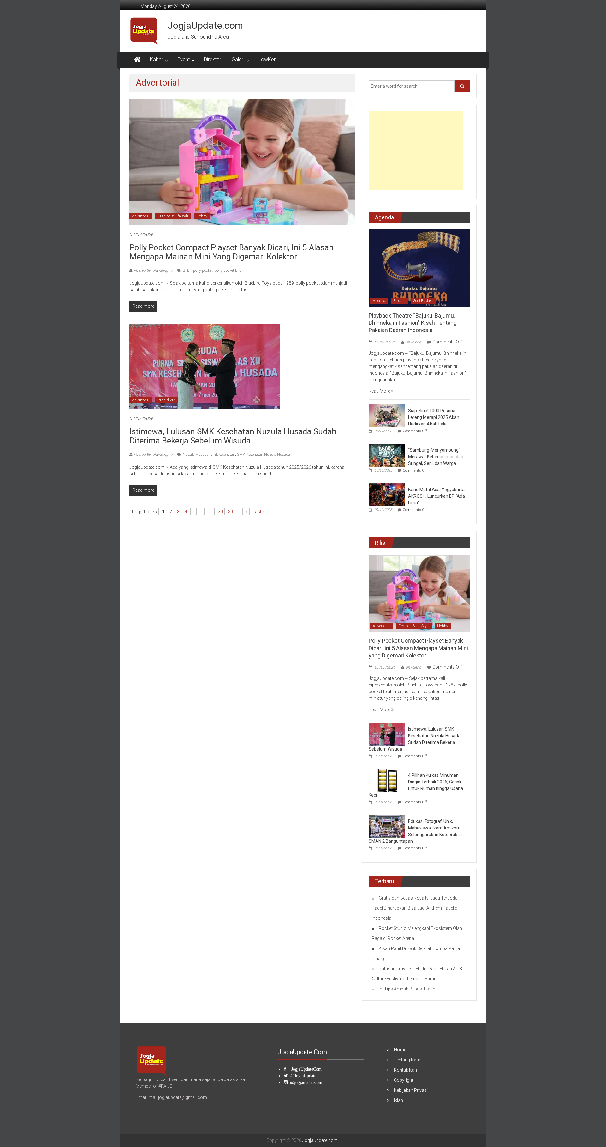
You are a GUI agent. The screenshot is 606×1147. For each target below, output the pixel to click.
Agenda (379, 301)
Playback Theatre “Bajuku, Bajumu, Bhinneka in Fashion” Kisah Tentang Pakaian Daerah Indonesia (413, 323)
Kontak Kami (406, 1070)
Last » (258, 511)
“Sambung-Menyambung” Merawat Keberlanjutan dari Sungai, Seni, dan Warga (435, 457)
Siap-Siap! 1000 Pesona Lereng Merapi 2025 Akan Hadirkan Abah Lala (433, 417)
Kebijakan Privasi (411, 1090)
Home (400, 1049)
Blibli (187, 270)
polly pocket (203, 270)
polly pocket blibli (229, 270)
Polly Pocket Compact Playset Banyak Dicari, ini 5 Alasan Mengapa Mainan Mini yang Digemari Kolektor (231, 252)
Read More (380, 391)
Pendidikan (166, 400)
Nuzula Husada (196, 454)
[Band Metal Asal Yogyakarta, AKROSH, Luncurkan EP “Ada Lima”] (387, 494)
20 (220, 511)
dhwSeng (413, 342)
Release (399, 301)
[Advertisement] (416, 150)
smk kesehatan (223, 454)
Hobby (201, 216)
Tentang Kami (407, 1059)
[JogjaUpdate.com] (137, 60)
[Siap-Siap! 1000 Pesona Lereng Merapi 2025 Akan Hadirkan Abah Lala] (387, 415)
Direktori (213, 59)
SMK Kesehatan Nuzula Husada (263, 454)
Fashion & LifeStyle (172, 216)
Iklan (398, 1100)
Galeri (238, 59)
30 (230, 511)
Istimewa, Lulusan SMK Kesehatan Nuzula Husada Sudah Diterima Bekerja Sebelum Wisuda (232, 436)
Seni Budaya (423, 301)
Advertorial (141, 216)
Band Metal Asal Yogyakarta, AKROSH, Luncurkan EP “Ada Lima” (437, 496)
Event (183, 59)
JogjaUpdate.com (205, 25)
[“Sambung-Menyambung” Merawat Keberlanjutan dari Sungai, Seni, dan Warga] (387, 454)
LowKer (267, 59)
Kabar (156, 59)
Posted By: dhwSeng (151, 270)
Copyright (403, 1080)
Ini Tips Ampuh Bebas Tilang (407, 988)
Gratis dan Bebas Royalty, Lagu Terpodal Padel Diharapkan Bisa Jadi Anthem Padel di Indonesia (415, 908)
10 (210, 511)
